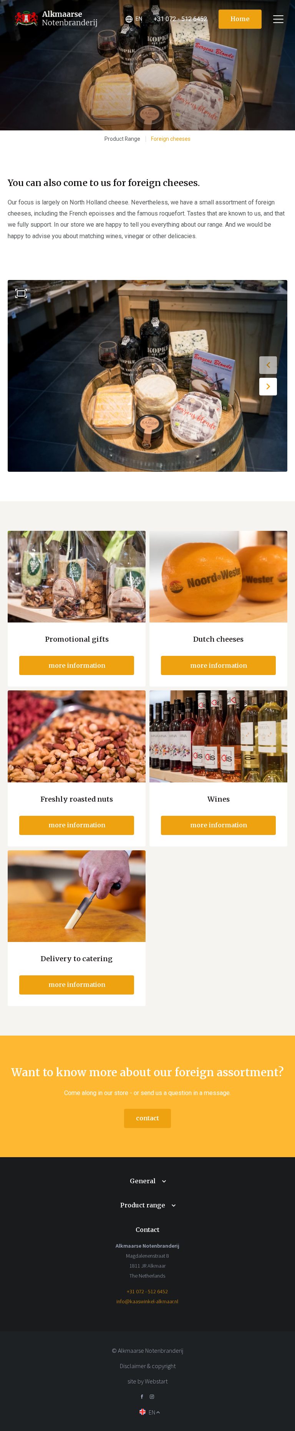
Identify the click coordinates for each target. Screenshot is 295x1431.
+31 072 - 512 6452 (147, 1291)
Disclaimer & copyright (148, 1366)
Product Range (122, 139)
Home (240, 19)
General (143, 1181)
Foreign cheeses (171, 139)
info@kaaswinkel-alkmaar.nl (147, 1301)
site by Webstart (147, 1381)
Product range (142, 1205)
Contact (147, 1229)
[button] (268, 365)
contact (147, 1118)
